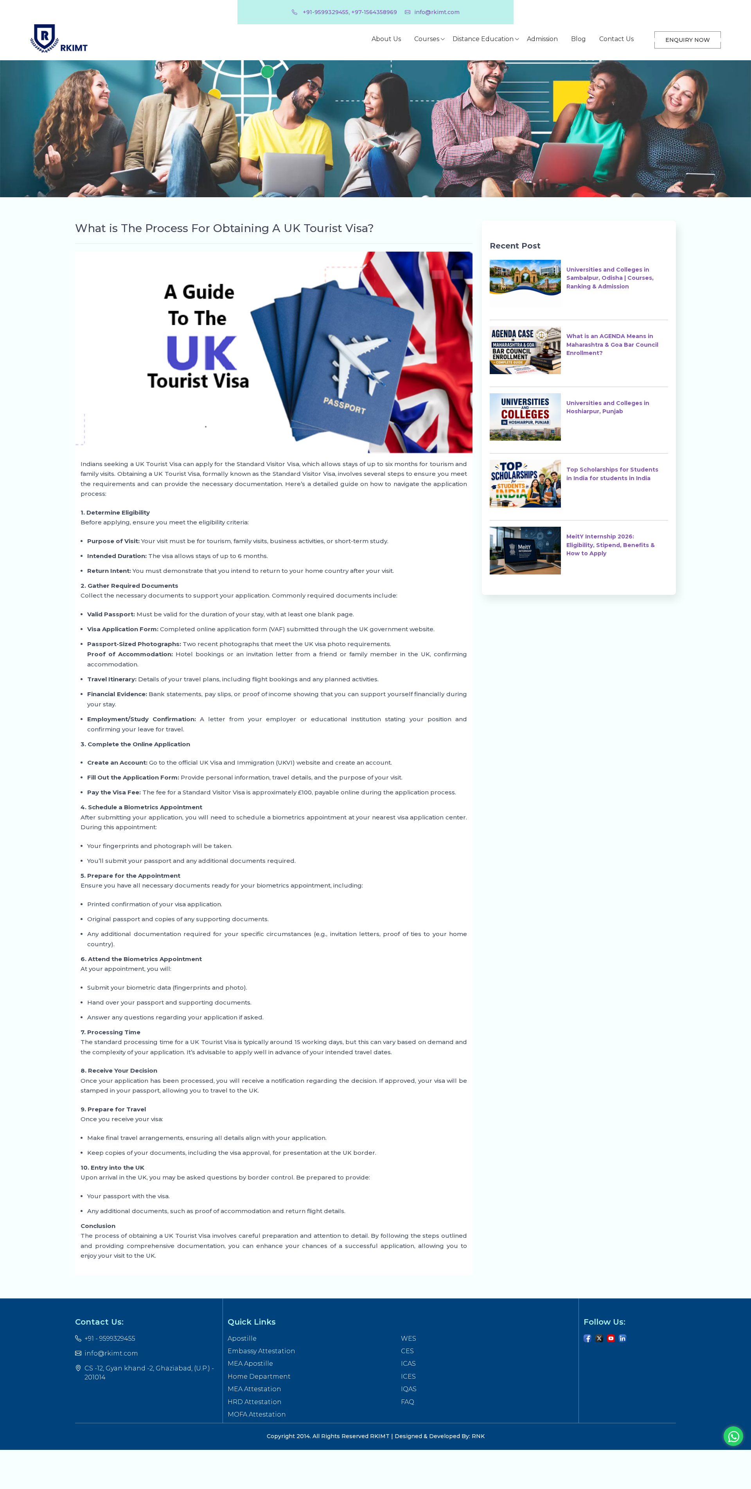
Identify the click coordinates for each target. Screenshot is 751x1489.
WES (408, 1338)
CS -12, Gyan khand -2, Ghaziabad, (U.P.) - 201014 (149, 1373)
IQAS (409, 1389)
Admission (542, 39)
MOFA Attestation (257, 1414)
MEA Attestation (254, 1389)
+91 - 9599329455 (109, 1338)
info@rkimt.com (437, 12)
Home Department (259, 1376)
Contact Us (616, 39)
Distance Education (483, 39)
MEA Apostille (250, 1363)
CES (407, 1351)
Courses (426, 39)
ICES (408, 1376)
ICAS (408, 1363)
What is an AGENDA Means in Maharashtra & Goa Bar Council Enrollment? (612, 344)
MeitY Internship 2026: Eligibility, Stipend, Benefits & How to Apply (610, 545)
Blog (578, 39)
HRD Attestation (255, 1402)
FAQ (407, 1402)
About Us (386, 39)
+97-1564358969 (374, 12)
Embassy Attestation (261, 1351)
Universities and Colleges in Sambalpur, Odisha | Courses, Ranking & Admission (610, 278)
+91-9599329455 (325, 12)
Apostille (242, 1338)
